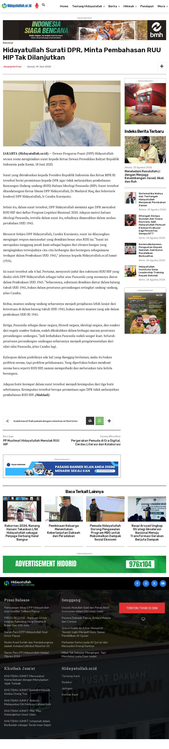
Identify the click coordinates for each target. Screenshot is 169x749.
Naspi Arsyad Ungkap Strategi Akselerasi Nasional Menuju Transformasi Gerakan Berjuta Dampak (147, 532)
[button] (43, 5)
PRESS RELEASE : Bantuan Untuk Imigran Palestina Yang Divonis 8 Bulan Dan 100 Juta (25, 621)
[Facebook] (137, 583)
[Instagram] (146, 583)
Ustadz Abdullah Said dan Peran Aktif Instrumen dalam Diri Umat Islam (85, 609)
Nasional (8, 43)
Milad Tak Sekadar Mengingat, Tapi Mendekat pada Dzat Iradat (84, 654)
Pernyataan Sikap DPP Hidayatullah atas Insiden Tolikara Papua (26, 609)
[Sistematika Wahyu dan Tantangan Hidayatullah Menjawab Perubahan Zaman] (130, 198)
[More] (161, 66)
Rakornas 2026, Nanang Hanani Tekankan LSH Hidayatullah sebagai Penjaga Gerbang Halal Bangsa (22, 532)
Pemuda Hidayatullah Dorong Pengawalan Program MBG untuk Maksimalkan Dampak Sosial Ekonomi (105, 532)
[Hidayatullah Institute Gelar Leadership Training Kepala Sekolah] (130, 271)
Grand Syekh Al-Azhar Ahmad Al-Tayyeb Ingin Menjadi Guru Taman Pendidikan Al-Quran (83, 631)
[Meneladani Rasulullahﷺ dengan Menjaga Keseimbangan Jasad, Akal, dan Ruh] (145, 149)
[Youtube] (163, 583)
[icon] (37, 5)
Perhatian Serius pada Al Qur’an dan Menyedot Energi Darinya (85, 644)
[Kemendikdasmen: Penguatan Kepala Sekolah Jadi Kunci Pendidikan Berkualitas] (130, 248)
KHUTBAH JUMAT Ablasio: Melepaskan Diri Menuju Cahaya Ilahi (27, 702)
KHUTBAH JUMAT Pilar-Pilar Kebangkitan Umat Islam (22, 712)
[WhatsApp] (99, 421)
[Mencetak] (90, 421)
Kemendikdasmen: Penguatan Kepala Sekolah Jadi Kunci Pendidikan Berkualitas (150, 250)
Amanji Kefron (12, 66)
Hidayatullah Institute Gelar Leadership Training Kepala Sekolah (151, 271)
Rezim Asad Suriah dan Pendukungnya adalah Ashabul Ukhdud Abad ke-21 (28, 644)
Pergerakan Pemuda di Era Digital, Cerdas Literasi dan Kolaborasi (96, 442)
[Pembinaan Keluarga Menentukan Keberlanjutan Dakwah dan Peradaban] (64, 509)
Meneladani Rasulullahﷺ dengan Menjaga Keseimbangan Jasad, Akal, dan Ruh (144, 176)
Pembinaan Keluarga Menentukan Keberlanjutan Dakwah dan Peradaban (63, 531)
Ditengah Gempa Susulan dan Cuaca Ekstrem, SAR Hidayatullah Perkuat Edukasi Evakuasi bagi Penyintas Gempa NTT (152, 224)
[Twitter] (154, 583)
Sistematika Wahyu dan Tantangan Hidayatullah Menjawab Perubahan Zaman (152, 199)
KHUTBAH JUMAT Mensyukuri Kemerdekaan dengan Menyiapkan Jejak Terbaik (26, 679)
